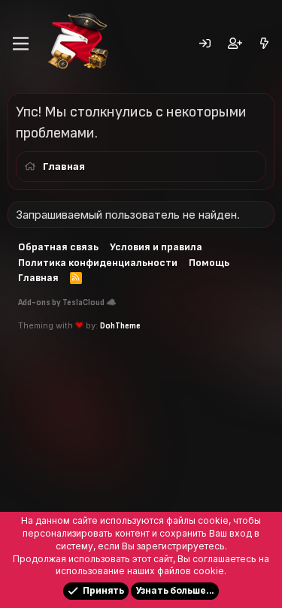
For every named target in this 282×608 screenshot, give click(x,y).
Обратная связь (58, 246)
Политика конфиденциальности (97, 262)
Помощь (209, 262)
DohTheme (120, 326)
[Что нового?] (264, 44)
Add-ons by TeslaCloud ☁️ (67, 302)
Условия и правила (156, 246)
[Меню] (20, 43)
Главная (38, 277)
